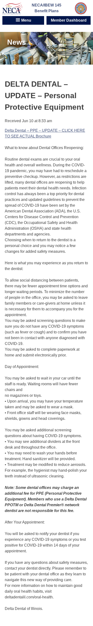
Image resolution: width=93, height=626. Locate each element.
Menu (25, 20)
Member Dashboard (69, 20)
